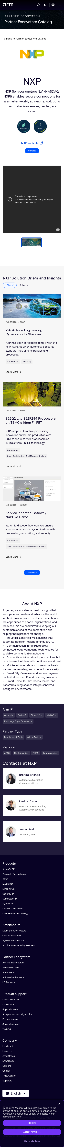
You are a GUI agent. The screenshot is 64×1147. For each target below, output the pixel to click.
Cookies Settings (32, 1141)
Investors (7, 1051)
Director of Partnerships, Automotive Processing (32, 808)
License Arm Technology (15, 913)
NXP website (30, 143)
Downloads (8, 1004)
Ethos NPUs (8, 889)
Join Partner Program (13, 962)
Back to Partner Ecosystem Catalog (25, 38)
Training (6, 1029)
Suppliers (7, 1080)
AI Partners (8, 972)
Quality (6, 1070)
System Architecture (13, 940)
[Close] (59, 1103)
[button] (31, 242)
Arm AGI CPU (9, 869)
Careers (6, 1066)
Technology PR (27, 834)
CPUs (5, 879)
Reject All (32, 1123)
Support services (11, 1024)
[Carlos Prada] (11, 805)
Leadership (8, 1046)
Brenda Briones (29, 774)
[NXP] (32, 54)
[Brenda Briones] (11, 778)
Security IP (8, 893)
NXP (32, 81)
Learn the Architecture (14, 930)
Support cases (10, 1009)
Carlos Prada (28, 801)
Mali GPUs (7, 884)
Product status (10, 1019)
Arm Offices (8, 1056)
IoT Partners (8, 982)
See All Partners (10, 967)
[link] (8, 5)
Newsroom (8, 1061)
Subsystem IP (9, 898)
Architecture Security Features (18, 945)
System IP (7, 903)
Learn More (12, 372)
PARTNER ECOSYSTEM (22, 16)
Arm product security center (17, 1014)
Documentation (10, 999)
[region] (32, 1123)
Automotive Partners (13, 977)
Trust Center (9, 1075)
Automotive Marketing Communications (31, 782)
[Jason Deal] (11, 831)
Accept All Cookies (32, 1132)
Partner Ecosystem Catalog (28, 22)
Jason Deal (26, 829)
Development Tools (12, 908)
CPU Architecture (11, 935)
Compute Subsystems (14, 874)
